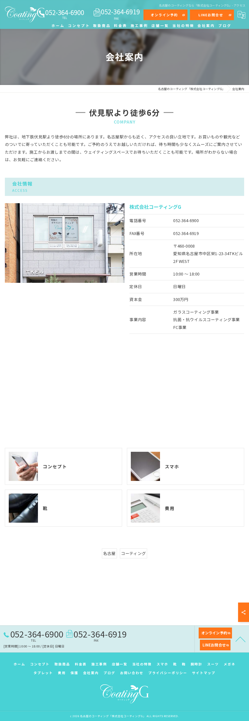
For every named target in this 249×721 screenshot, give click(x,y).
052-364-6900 (185, 220)
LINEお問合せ (210, 14)
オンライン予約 (164, 14)
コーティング (133, 553)
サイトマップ (203, 672)
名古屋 (109, 553)
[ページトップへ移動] (240, 639)
